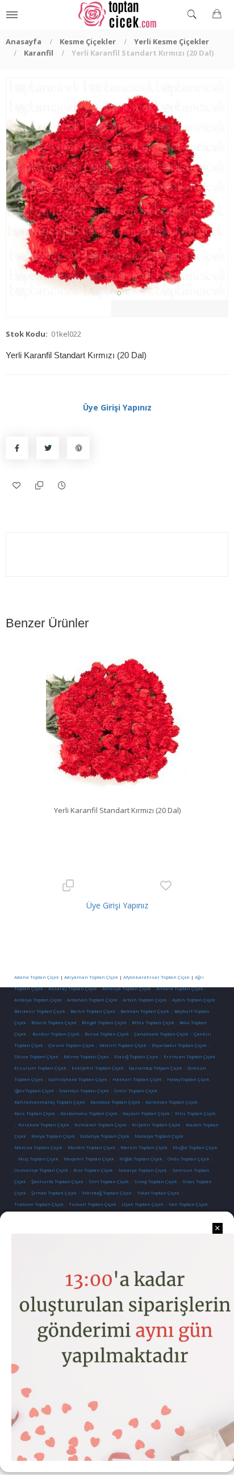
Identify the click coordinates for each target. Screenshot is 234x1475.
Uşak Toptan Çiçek (143, 1204)
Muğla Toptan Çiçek (195, 1147)
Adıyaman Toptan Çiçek (91, 977)
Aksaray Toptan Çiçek (72, 988)
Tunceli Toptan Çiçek (92, 1204)
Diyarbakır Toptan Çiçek (179, 1045)
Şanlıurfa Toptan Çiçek (57, 1181)
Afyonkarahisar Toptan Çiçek (156, 977)
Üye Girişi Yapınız (117, 407)
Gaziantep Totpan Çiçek (155, 1068)
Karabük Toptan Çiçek (115, 1102)
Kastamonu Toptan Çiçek (88, 1113)
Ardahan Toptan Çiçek (92, 999)
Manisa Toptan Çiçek (38, 1147)
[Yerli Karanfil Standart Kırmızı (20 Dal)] (117, 189)
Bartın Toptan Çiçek (92, 1011)
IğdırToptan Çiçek (34, 1090)
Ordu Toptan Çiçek (189, 1158)
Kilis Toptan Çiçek (195, 1113)
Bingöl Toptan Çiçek (104, 1022)
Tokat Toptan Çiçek (158, 1192)
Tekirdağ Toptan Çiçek (107, 1192)
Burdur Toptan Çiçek (56, 1033)
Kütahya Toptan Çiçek (104, 1136)
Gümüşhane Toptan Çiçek (77, 1079)
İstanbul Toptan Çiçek (84, 1090)
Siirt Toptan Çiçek (109, 1181)
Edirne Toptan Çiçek (86, 1056)
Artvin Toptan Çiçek (145, 999)
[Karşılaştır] (39, 485)
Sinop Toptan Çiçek (155, 1181)
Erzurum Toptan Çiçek (40, 1068)
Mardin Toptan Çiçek (91, 1147)
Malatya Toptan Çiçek (159, 1136)
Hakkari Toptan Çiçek (137, 1079)
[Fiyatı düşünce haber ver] (62, 485)
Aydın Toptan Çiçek (193, 999)
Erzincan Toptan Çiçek (189, 1056)
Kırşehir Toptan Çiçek (156, 1124)
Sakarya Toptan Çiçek (142, 1170)
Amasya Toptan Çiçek (126, 988)
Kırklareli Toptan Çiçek (100, 1124)
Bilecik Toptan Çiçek (54, 1022)
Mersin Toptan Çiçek (144, 1147)
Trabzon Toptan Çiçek (39, 1204)
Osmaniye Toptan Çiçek (41, 1170)
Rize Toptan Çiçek (93, 1170)
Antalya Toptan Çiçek (38, 999)
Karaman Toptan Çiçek (171, 1102)
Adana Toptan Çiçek (36, 977)
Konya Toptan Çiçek (53, 1136)
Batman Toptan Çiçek (144, 1011)
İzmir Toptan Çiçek (135, 1090)
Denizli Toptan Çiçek (123, 1045)
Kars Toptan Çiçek (34, 1113)
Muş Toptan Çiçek (38, 1158)
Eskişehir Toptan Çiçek (98, 1068)
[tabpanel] (117, 189)
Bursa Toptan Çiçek (107, 1033)
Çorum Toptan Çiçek (71, 1045)
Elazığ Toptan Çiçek (136, 1056)
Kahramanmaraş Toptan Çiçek (49, 1102)
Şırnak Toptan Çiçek (54, 1192)
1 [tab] (119, 293)
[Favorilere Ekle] (17, 485)
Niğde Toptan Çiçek (140, 1158)
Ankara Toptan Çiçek (179, 988)
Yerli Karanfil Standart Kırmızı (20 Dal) (117, 810)
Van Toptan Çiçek (188, 1204)
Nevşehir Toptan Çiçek (89, 1158)
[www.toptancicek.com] (117, 14)
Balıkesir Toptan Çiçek (39, 1011)
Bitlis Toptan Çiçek (153, 1022)
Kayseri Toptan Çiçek (146, 1113)
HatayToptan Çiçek (188, 1079)
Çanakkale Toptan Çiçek (161, 1033)
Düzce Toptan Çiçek (36, 1056)
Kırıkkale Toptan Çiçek (43, 1124)
